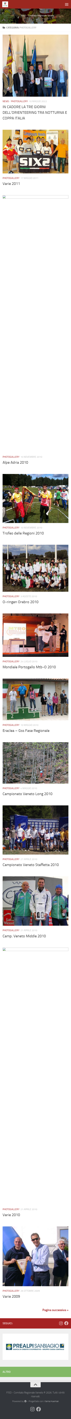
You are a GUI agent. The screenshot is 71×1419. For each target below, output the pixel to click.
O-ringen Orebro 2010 (20, 602)
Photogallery (19, 101)
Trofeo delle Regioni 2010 (23, 533)
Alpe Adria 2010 (15, 462)
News (6, 101)
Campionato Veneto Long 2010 (27, 794)
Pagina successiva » (55, 1310)
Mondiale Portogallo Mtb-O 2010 (29, 667)
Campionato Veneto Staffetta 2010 (31, 865)
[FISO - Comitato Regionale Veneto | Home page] (6, 4)
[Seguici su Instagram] (61, 1323)
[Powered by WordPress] (25, 1401)
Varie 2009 (11, 1296)
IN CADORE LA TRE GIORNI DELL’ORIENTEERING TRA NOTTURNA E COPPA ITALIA (35, 112)
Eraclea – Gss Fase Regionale (26, 730)
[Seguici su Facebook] (66, 1323)
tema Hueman (52, 1401)
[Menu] (66, 4)
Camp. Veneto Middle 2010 (24, 936)
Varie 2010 (11, 1215)
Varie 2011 (11, 183)
